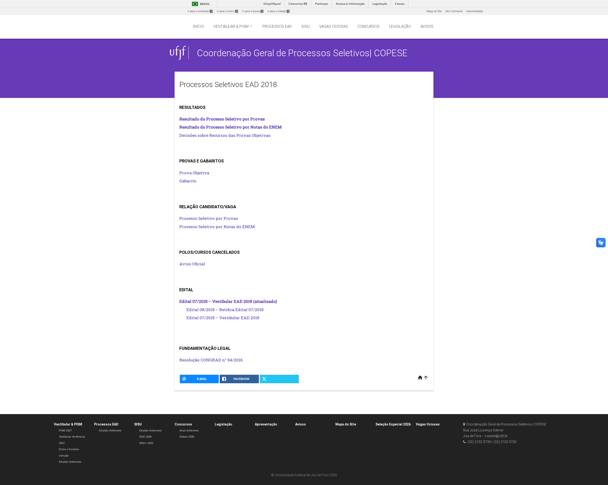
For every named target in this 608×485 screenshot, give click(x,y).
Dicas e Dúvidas (69, 449)
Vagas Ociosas (428, 424)
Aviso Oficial (192, 264)
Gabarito (187, 181)
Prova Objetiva (194, 173)
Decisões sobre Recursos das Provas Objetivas (225, 135)
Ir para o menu (227, 11)
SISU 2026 (145, 436)
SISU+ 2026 (146, 443)
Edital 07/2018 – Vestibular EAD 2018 (222, 317)
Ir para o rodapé (278, 11)
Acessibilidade (474, 11)
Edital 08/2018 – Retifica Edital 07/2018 (225, 309)
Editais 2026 (187, 436)
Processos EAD (106, 424)
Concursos (183, 424)
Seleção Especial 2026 (393, 424)
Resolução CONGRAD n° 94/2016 (211, 360)
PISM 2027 (65, 430)
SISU (138, 424)
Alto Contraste (454, 11)
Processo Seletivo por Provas (208, 218)
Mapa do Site (434, 11)
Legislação (223, 424)
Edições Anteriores (70, 461)
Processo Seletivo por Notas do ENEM (217, 226)
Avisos (300, 424)
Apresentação (266, 424)
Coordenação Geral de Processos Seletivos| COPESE (302, 53)
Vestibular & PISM (68, 424)
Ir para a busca (252, 11)
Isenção (64, 455)
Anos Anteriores (189, 430)
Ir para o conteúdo (200, 11)
